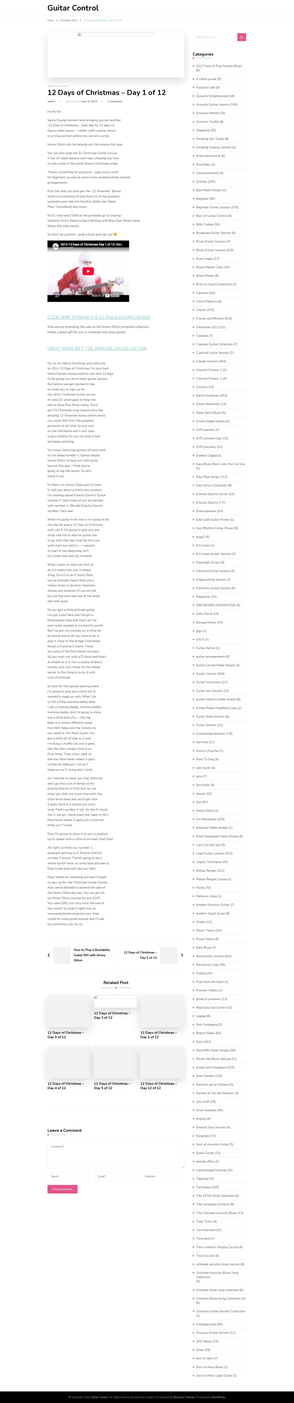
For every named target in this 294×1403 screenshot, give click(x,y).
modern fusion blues (210, 913)
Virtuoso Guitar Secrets (212, 1333)
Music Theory (205, 930)
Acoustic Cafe (205, 87)
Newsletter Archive (210, 956)
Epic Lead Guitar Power (212, 520)
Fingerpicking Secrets (211, 580)
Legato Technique (209, 862)
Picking (201, 973)
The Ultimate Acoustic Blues (216, 1213)
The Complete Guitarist (213, 1204)
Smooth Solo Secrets (211, 1127)
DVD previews (206, 447)
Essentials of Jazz (208, 562)
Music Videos (205, 939)
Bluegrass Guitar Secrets (213, 233)
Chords (201, 310)
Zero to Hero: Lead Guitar (214, 1376)
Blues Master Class (209, 267)
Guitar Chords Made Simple (215, 665)
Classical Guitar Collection (214, 344)
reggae (201, 1016)
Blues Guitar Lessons (211, 250)
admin (51, 101)
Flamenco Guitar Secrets (213, 588)
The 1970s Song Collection (215, 1196)
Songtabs (202, 1136)
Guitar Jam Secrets (209, 691)
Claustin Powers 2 (209, 378)
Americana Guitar (208, 156)
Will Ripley (204, 1341)
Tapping (202, 1179)
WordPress (218, 1397)
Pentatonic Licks (207, 965)
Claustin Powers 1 (209, 370)
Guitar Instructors (208, 682)
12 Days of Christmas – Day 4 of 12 (65, 1085)
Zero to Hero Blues (209, 1367)
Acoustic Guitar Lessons (213, 104)
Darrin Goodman (207, 395)
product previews (208, 999)
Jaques (201, 794)
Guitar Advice (205, 648)
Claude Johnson (207, 361)
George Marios (206, 622)
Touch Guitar (205, 1256)
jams (199, 776)
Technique (203, 1187)
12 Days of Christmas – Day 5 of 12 (112, 1085)
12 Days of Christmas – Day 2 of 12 (158, 1035)
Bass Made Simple (209, 190)
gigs (199, 631)
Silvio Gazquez (206, 1110)
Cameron (202, 293)
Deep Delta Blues (208, 413)
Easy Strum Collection (211, 485)
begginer (202, 199)
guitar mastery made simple (216, 699)
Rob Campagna (206, 1025)
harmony (202, 742)
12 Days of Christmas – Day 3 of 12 (112, 1015)
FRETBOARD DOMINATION (216, 605)
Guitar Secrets (206, 725)
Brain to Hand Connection (214, 284)
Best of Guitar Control (211, 216)
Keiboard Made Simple (212, 828)
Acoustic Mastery (208, 113)
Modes (201, 922)
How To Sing (205, 759)
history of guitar (207, 751)
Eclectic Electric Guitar (212, 494)
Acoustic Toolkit (207, 122)
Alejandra (203, 130)
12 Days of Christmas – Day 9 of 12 (65, 1035)
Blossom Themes (184, 1397)
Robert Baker (205, 1033)
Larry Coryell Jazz (208, 845)
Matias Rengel (206, 871)
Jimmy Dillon (205, 811)
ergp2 (200, 537)
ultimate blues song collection (217, 1290)
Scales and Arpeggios (211, 1067)
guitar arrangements (210, 656)
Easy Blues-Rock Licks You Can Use (220, 464)
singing (201, 1119)
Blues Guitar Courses (211, 241)
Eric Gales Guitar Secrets (213, 554)
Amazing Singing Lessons (213, 147)
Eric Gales (203, 545)
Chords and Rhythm (210, 318)
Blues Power (205, 276)
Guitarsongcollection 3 (212, 734)
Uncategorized (206, 1324)
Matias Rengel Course (211, 879)
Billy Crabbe (205, 224)
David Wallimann (208, 404)
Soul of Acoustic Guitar (212, 1144)
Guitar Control (73, 8)
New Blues (204, 947)
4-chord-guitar (206, 79)
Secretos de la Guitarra (212, 1085)
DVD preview (205, 430)
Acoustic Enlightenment (213, 96)
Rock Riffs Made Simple (212, 1050)
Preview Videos (207, 990)
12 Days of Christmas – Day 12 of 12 (158, 1085)
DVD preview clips (209, 438)
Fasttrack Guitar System (213, 571)
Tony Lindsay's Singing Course (217, 1247)
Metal (200, 888)
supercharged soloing (211, 1170)
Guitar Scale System (210, 716)
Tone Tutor (204, 1221)
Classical (202, 336)
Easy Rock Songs (207, 477)
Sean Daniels (205, 1076)
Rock (199, 1042)
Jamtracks (203, 785)
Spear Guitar (205, 1153)
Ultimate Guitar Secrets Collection (220, 1311)
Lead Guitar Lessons (210, 853)
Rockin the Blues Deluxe (213, 1059)
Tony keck (203, 1238)
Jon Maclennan (206, 819)
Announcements (207, 173)
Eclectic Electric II (208, 503)
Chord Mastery (206, 301)
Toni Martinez (205, 1230)
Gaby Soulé (204, 614)
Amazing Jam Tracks (210, 139)
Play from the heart (210, 982)
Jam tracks (203, 768)
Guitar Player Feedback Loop (216, 708)
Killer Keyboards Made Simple (217, 836)
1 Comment (114, 101)
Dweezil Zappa (206, 455)
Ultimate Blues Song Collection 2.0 (221, 1298)
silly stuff (202, 1102)
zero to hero (204, 1358)
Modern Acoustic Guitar (213, 905)
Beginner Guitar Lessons (213, 207)
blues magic (204, 259)
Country (202, 387)
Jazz (198, 802)
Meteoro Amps (206, 896)
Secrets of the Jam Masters (215, 1093)
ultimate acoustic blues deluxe (218, 1264)
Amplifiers (203, 164)
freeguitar (203, 597)
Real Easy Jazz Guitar (210, 1007)
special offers (205, 1161)
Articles (201, 182)
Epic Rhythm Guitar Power (215, 528)
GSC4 (200, 639)
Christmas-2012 (57, 86)
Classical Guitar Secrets (212, 353)
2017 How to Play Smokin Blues (219, 66)
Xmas (200, 1350)
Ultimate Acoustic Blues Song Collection (217, 1275)
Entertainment (206, 511)
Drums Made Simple (210, 421)
